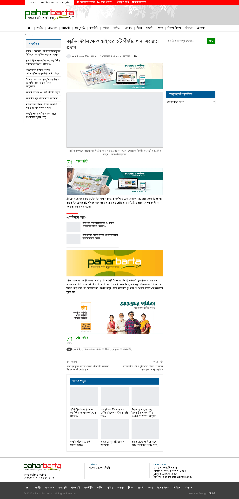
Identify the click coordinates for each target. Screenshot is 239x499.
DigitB (211, 493)
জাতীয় (40, 28)
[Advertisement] (190, 67)
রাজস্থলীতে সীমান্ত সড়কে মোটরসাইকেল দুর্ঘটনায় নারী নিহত (42, 71)
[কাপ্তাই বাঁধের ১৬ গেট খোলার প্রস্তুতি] (84, 429)
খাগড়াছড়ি (80, 28)
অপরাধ (128, 28)
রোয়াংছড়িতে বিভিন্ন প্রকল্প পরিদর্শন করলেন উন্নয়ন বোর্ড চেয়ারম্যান (87, 368)
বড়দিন (116, 349)
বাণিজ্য (116, 28)
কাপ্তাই (77, 349)
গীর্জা (107, 349)
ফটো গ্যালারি (106, 2)
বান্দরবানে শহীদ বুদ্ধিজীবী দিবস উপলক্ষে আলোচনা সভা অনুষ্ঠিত (143, 368)
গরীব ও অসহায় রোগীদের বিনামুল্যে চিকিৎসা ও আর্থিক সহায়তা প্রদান (43, 53)
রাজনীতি (93, 28)
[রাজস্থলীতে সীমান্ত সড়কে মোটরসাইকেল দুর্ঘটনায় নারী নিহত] (73, 239)
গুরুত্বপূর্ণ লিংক (123, 2)
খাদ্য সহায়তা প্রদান (92, 349)
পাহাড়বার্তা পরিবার (87, 2)
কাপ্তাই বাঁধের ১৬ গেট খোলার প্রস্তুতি (43, 92)
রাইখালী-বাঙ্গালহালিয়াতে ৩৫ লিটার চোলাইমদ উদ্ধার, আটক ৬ (98, 224)
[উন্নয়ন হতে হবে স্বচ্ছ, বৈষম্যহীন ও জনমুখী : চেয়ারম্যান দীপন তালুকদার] (145, 396)
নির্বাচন (188, 28)
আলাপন (201, 28)
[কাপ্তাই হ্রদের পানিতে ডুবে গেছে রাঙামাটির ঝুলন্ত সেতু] (145, 429)
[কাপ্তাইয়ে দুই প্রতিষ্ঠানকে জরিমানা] (114, 429)
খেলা (160, 28)
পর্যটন (106, 28)
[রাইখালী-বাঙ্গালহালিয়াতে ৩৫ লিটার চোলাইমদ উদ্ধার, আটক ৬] (73, 227)
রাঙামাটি (66, 28)
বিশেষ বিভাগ (174, 28)
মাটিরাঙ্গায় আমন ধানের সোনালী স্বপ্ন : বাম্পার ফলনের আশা (41, 106)
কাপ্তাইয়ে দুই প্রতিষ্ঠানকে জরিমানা (42, 98)
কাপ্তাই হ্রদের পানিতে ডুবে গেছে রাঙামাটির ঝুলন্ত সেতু (41, 115)
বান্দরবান (52, 28)
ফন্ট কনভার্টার (140, 2)
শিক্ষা (139, 28)
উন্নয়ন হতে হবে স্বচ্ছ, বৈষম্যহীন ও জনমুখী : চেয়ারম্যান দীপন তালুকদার (43, 83)
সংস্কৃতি (149, 28)
